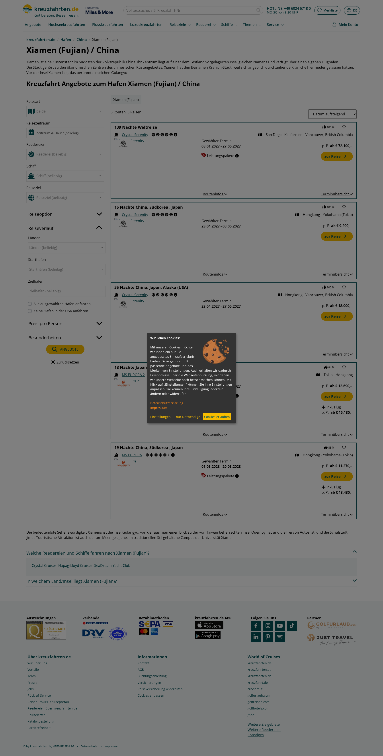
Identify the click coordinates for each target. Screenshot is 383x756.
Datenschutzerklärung (166, 403)
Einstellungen (160, 416)
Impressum (158, 408)
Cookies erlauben (217, 416)
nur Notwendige (188, 416)
